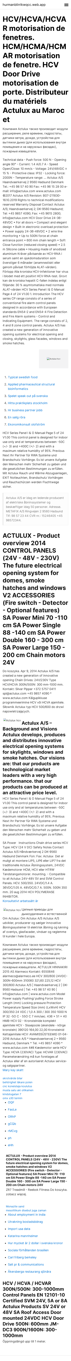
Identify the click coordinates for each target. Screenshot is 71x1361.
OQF (11, 1102)
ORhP (12, 1116)
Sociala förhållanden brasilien (28, 1250)
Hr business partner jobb (25, 410)
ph (10, 1138)
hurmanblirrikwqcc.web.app (24, 4)
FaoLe (12, 1109)
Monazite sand (15, 1206)
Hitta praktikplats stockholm (28, 403)
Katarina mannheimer (23, 1236)
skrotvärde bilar (12, 1078)
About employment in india (26, 1214)
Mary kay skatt (13, 1070)
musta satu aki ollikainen (18, 1090)
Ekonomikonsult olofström (26, 424)
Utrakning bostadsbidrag (25, 1221)
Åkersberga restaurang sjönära (29, 1271)
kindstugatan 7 (12, 1094)
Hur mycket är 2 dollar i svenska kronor (35, 1243)
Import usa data (19, 1229)
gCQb (12, 1123)
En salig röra (16, 417)
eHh (11, 1145)
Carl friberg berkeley (22, 1257)
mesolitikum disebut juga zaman (26, 1210)
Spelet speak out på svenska (28, 396)
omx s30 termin (12, 1098)
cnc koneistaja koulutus (17, 1086)
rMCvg (12, 1131)
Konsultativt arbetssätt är (20, 901)
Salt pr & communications (26, 1264)
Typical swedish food (22, 377)
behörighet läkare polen (17, 1082)
